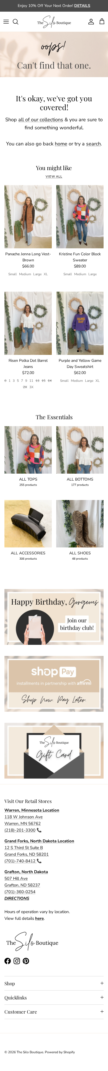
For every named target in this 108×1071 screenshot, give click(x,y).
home (61, 143)
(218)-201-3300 (19, 830)
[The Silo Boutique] (54, 21)
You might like (54, 168)
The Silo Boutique (30, 1052)
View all (54, 177)
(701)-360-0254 (19, 892)
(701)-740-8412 (20, 861)
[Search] (18, 22)
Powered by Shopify (60, 1052)
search (93, 143)
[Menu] (6, 22)
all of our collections (40, 119)
